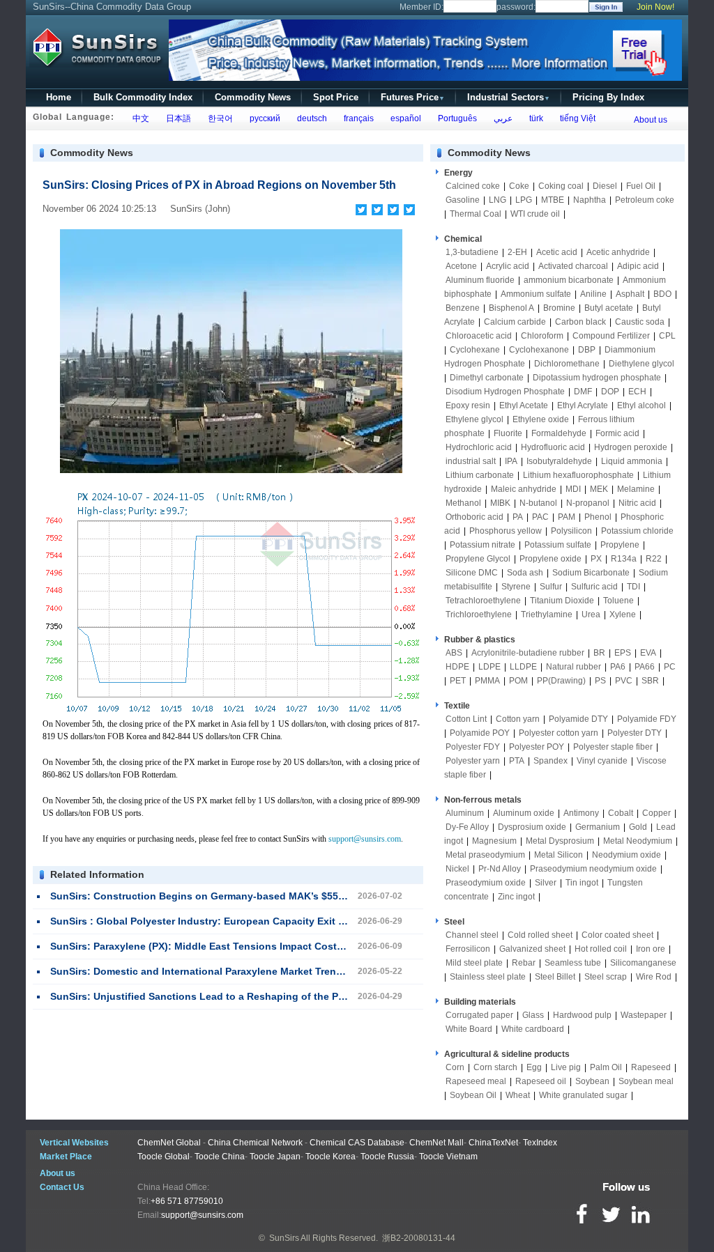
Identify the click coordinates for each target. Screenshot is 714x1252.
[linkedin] (410, 209)
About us (650, 120)
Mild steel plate (474, 963)
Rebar (524, 963)
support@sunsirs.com (364, 839)
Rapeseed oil (540, 1081)
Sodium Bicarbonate (591, 573)
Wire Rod (653, 977)
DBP (586, 350)
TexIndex (540, 1142)
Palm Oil (606, 1067)
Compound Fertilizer (611, 336)
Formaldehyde (558, 433)
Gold (638, 827)
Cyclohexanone (539, 350)
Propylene (619, 545)
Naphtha (589, 200)
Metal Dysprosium (560, 841)
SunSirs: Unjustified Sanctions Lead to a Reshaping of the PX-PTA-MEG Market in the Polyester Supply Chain (311, 996)
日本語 (176, 118)
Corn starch (495, 1067)
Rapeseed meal (476, 1081)
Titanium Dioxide (562, 600)
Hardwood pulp (582, 1015)
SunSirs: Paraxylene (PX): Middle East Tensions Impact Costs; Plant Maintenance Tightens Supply (284, 946)
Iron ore (650, 949)
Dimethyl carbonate (487, 377)
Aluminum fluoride (480, 280)
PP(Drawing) (561, 681)
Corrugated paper (479, 1015)
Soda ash (525, 573)
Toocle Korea (330, 1156)
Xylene (622, 614)
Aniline (593, 294)
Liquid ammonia (631, 461)
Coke (519, 186)
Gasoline (463, 200)
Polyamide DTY (578, 719)
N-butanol (538, 503)
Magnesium (494, 841)
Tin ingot (581, 883)
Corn (455, 1067)
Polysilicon (571, 531)
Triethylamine (546, 614)
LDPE (489, 667)
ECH (637, 391)
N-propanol (587, 503)
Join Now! (655, 7)
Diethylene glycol (641, 364)
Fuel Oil (640, 186)
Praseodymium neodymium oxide (593, 869)
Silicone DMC (472, 573)
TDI (633, 587)
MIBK (500, 503)
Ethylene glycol (474, 419)
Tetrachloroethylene (483, 600)
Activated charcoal (573, 266)
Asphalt (630, 294)
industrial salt (471, 461)
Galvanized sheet (532, 949)
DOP (610, 391)
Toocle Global (163, 1156)
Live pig (566, 1067)
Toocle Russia (387, 1156)
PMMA (487, 681)
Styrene (516, 587)
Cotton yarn (518, 719)
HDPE (457, 667)
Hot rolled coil (601, 949)
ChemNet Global (169, 1142)
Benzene (463, 308)
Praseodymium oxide (486, 883)
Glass (533, 1015)
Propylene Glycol (478, 559)
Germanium (597, 827)
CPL (667, 336)
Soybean (592, 1081)
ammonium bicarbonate (569, 280)
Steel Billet (555, 977)
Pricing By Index (608, 97)
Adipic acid (638, 266)
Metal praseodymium (485, 855)
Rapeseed (651, 1067)
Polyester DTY (634, 733)
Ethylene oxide (540, 419)
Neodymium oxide (626, 855)
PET (458, 681)
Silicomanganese (643, 963)
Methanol (463, 503)
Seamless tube (573, 963)
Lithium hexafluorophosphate (578, 475)
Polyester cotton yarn (558, 733)
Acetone (461, 266)
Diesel (605, 186)
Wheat (518, 1095)
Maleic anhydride (523, 489)
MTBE (552, 200)
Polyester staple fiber (613, 747)
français (357, 118)
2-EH (517, 252)
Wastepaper (644, 1015)
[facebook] (361, 209)
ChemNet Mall (436, 1142)
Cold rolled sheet (540, 935)
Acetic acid (556, 252)
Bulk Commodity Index (142, 97)
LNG (497, 200)
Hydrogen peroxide (630, 447)
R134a (624, 559)
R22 (654, 559)
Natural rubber (573, 667)
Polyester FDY (473, 747)
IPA (511, 461)
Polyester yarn (473, 761)
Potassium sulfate (557, 545)
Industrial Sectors (508, 97)
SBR (650, 681)
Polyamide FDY (646, 719)
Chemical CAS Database (357, 1142)
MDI (573, 489)
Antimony (581, 813)
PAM (566, 517)
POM (518, 681)
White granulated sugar (583, 1095)
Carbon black (580, 322)
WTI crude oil (535, 214)
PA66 (645, 667)
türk (534, 118)
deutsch (310, 118)
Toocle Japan (275, 1156)
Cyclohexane (475, 350)
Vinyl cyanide (602, 761)
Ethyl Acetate (523, 405)
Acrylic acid (507, 266)
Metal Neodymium (637, 841)
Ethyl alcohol (641, 405)
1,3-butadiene (472, 252)
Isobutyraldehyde (559, 461)
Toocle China (220, 1156)
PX (596, 559)
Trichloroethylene (479, 614)
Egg (534, 1067)
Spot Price (335, 97)
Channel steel (472, 935)
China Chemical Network (255, 1142)
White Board (469, 1029)
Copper (656, 813)
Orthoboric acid (474, 517)
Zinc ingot (516, 897)
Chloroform (542, 336)
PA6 (617, 667)
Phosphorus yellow (505, 531)
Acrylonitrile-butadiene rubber (527, 653)
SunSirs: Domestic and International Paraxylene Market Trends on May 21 (225, 971)
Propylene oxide (550, 559)
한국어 (218, 118)
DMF (583, 391)
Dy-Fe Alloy (467, 827)
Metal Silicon (558, 855)
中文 (138, 118)
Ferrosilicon (468, 949)
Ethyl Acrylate (582, 405)
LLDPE (523, 667)
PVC (623, 681)
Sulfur (551, 587)
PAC (540, 517)
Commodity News (253, 97)
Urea (591, 614)
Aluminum (465, 813)
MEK (599, 489)
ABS (454, 653)
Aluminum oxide (523, 813)
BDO (662, 294)
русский (262, 118)
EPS (622, 653)
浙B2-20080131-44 (418, 1238)
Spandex (550, 761)
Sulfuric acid (594, 587)
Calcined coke (473, 186)
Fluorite (508, 433)
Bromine (559, 308)
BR (599, 653)
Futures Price (413, 97)
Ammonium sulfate (536, 294)
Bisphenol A (511, 308)
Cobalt (620, 813)
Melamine (636, 489)
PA (517, 517)
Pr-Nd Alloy (499, 869)
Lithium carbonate (480, 475)
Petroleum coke (644, 200)
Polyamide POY (480, 733)
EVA (648, 653)
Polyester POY (536, 747)
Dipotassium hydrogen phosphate (597, 377)
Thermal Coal (475, 214)
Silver (545, 883)
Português (455, 118)
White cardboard (532, 1029)
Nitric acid (637, 503)
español (403, 118)
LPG (523, 200)
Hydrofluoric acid (553, 447)
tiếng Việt (575, 118)
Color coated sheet (617, 935)
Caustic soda (639, 322)
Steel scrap (605, 977)
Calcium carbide (515, 322)
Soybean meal (646, 1081)
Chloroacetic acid (479, 336)
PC (670, 667)
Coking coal (561, 186)
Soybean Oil (473, 1095)
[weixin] (394, 209)
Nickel (457, 869)
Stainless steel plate (488, 977)
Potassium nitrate (482, 545)
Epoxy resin (468, 405)
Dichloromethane (567, 364)
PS (600, 681)
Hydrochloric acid (479, 447)
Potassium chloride (637, 531)
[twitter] (377, 209)
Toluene (618, 600)
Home (58, 97)
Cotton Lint (466, 719)
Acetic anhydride (618, 252)
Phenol (598, 517)
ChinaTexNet (493, 1142)
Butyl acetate (608, 308)
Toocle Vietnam (448, 1156)
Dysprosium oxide (532, 827)
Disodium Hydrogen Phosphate (505, 391)
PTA (516, 761)
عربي (500, 118)
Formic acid (617, 433)
